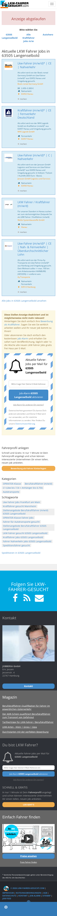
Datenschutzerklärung (25, 423)
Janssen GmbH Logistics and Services (34, 178)
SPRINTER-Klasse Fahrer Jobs (18, 517)
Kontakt (23, 895)
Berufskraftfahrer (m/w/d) (38, 483)
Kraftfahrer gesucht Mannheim (19, 506)
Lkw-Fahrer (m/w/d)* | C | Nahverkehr (35, 157)
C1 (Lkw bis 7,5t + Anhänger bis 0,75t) (23, 487)
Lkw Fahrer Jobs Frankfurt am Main (21, 502)
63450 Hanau (27, 185)
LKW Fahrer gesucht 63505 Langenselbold (25, 533)
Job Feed (6, 898)
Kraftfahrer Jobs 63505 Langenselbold (23, 537)
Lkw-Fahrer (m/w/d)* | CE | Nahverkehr (34, 65)
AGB (45, 893)
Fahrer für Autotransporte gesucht (21, 521)
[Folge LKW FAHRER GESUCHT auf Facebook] (15, 598)
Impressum (8, 893)
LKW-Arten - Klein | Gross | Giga (19, 726)
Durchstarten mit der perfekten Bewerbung (25, 731)
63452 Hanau (27, 94)
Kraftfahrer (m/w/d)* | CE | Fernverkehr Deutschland (34, 114)
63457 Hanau (27, 139)
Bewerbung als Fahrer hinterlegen (28, 468)
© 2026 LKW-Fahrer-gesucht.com (27, 888)
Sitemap (46, 895)
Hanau (24, 227)
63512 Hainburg (28, 287)
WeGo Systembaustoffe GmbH (31, 220)
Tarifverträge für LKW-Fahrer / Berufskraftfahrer (28, 722)
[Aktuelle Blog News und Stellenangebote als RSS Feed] (27, 598)
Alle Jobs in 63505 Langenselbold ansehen (24, 300)
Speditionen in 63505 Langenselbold (21, 552)
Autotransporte (11, 491)
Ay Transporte (24, 277)
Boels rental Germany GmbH (30, 84)
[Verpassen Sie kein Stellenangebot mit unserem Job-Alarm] (39, 598)
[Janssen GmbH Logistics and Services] (8, 158)
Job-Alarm (23, 338)
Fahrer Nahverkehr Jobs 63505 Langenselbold (27, 541)
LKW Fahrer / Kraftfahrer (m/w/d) (34, 204)
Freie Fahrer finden (28, 862)
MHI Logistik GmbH (26, 131)
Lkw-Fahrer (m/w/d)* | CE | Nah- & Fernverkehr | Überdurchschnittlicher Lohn (34, 249)
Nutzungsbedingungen (28, 893)
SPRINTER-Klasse (12, 483)
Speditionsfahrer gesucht (16, 545)
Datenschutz (9, 895)
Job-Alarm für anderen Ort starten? (28, 404)
